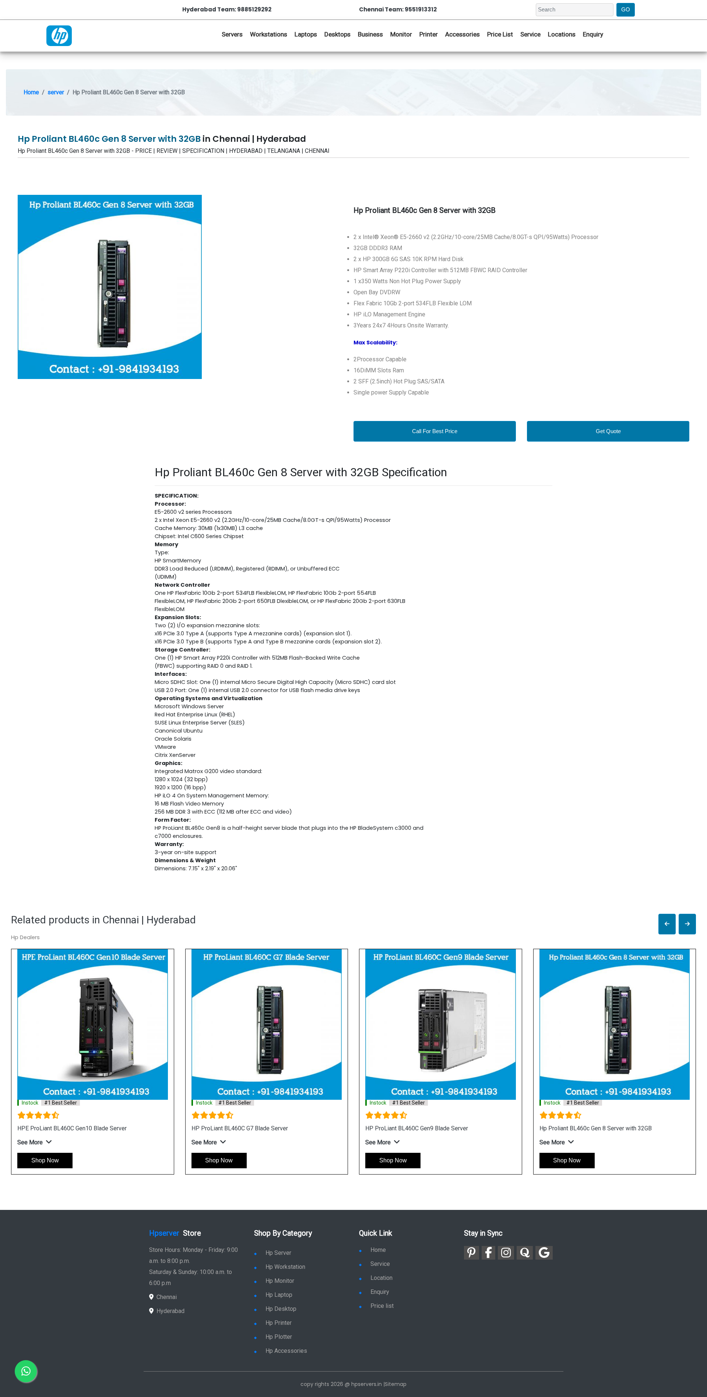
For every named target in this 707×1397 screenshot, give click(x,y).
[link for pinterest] (471, 1253)
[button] (667, 924)
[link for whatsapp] (26, 1371)
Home (31, 92)
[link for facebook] (488, 1253)
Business (370, 34)
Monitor (401, 34)
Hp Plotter (278, 1336)
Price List (500, 34)
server (56, 92)
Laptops (306, 34)
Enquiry (593, 34)
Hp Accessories (286, 1350)
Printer (428, 34)
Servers (232, 34)
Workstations (268, 34)
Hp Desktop (280, 1308)
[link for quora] (525, 1253)
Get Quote (608, 431)
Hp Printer (278, 1322)
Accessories (462, 34)
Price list (382, 1305)
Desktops (337, 34)
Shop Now (45, 1160)
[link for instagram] (506, 1253)
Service (530, 34)
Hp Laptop (278, 1294)
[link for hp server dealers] (59, 35)
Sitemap (396, 1384)
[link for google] (544, 1253)
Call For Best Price (434, 431)
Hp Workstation (285, 1266)
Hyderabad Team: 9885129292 (226, 9)
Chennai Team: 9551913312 (398, 9)
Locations (562, 34)
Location (381, 1277)
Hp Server (278, 1252)
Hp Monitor (279, 1280)
